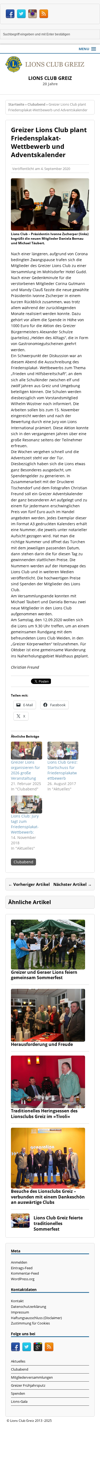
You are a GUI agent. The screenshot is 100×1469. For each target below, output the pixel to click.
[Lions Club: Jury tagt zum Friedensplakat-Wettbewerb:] (26, 804)
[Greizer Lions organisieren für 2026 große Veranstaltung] (26, 751)
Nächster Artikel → (72, 884)
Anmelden (19, 1262)
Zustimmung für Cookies (30, 1323)
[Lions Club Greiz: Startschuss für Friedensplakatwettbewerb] (63, 751)
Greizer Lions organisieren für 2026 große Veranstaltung (25, 770)
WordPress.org (22, 1278)
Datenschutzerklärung (28, 1306)
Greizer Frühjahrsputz (28, 1385)
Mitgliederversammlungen (32, 1377)
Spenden (18, 1393)
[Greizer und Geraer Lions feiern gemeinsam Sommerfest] (48, 966)
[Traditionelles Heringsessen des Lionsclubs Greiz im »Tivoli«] (48, 1105)
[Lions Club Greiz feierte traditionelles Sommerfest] (20, 1224)
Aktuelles (18, 1361)
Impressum (20, 1312)
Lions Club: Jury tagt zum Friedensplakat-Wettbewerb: (25, 824)
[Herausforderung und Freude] (48, 1038)
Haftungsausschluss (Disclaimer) (36, 1317)
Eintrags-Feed (22, 1268)
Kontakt (17, 1300)
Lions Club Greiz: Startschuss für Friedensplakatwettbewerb (62, 770)
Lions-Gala (19, 1401)
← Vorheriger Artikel (29, 884)
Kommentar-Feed (25, 1273)
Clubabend (23, 861)
